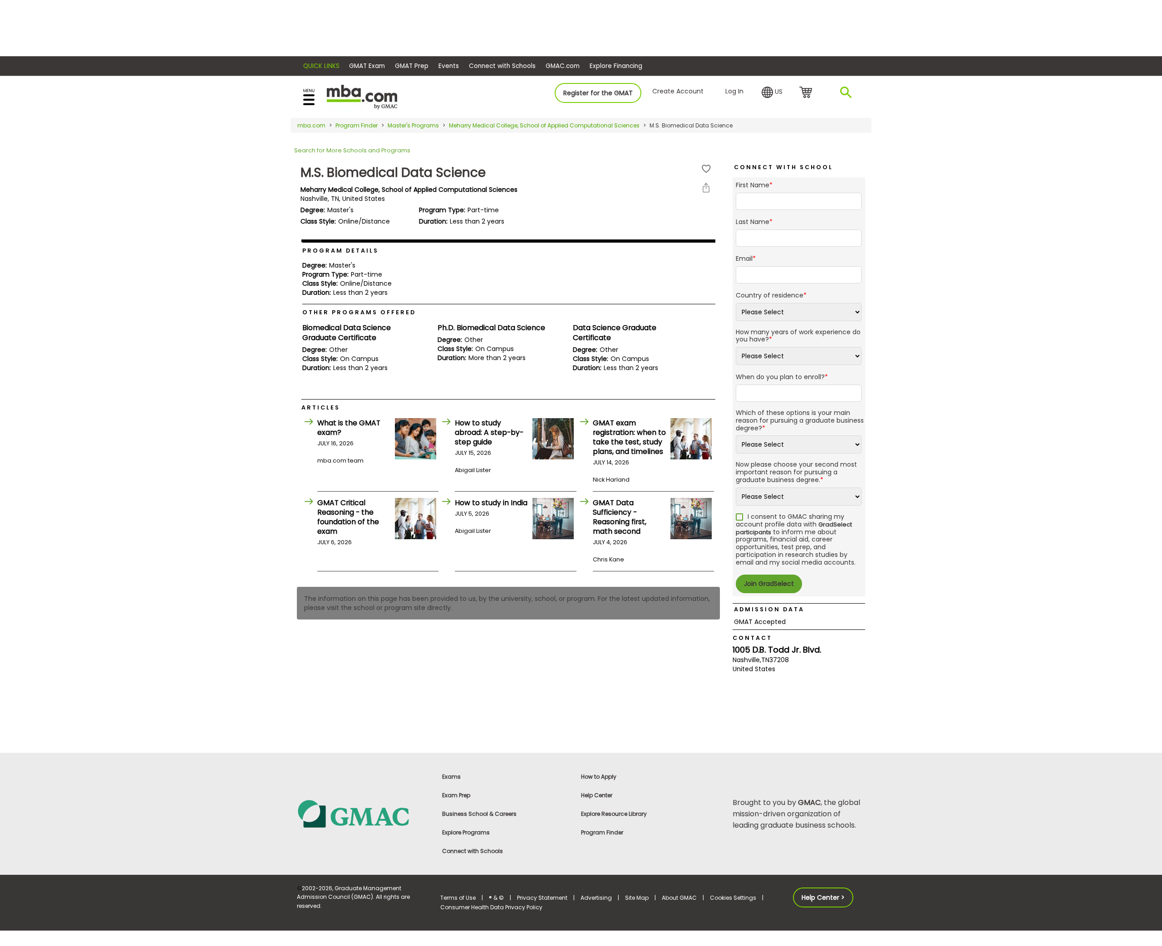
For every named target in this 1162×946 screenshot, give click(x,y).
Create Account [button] (678, 91)
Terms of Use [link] (458, 898)
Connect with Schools (502, 66)
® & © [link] (496, 898)
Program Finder (356, 125)
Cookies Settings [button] (733, 898)
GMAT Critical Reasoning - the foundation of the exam (348, 516)
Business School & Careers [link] (479, 814)
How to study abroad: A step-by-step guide (489, 432)
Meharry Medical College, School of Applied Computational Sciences (544, 125)
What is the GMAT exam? (348, 428)
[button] (772, 92)
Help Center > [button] (823, 897)
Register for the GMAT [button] (598, 93)
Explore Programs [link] (466, 832)
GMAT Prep (411, 66)
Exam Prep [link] (456, 795)
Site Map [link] (637, 898)
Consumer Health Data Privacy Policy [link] (491, 907)
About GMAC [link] (679, 898)
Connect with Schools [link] (472, 851)
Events (448, 66)
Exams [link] (451, 776)
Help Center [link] (596, 795)
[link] (363, 813)
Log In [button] (734, 91)
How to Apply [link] (598, 776)
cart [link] (807, 93)
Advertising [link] (596, 898)
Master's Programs (413, 125)
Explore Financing (616, 66)
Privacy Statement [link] (542, 898)
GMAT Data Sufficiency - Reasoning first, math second (619, 516)
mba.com (311, 125)
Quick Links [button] (321, 66)
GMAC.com (563, 66)
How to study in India (491, 502)
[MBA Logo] (362, 96)
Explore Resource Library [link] (614, 814)
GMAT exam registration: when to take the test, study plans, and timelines (629, 437)
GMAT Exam (367, 66)
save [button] (706, 169)
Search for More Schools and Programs (352, 150)
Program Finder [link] (602, 832)
